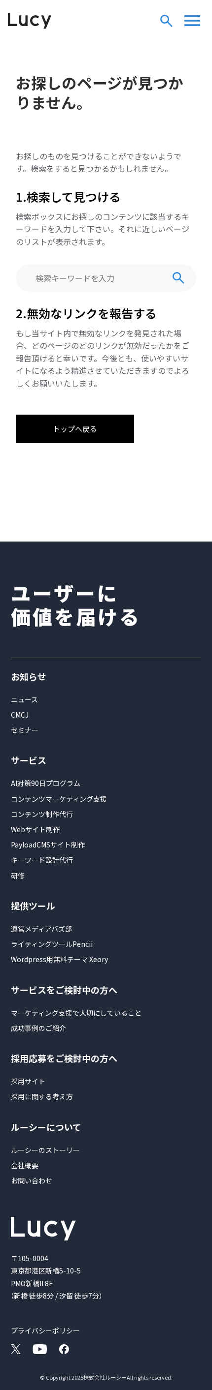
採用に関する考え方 (42, 1096)
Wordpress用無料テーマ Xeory (59, 959)
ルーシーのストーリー (45, 1150)
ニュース (24, 699)
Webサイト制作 (35, 829)
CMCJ (20, 715)
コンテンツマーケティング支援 (59, 799)
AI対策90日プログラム (45, 783)
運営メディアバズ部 (41, 929)
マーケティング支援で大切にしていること (76, 1013)
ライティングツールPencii (52, 944)
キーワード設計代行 (42, 860)
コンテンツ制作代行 (42, 814)
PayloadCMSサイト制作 (48, 844)
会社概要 (24, 1165)
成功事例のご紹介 (38, 1028)
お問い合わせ (31, 1180)
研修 (18, 875)
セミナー (24, 730)
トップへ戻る (75, 428)
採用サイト (28, 1081)
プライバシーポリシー (45, 1330)
